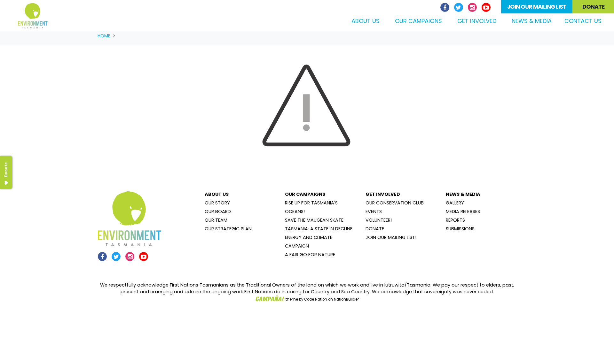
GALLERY (455, 203)
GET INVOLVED (383, 194)
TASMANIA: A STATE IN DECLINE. (319, 229)
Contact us (583, 21)
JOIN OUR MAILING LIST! (391, 237)
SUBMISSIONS (460, 229)
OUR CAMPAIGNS (305, 194)
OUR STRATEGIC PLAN (228, 229)
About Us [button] (365, 21)
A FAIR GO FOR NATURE (310, 254)
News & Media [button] (532, 21)
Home (104, 36)
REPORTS (455, 220)
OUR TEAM (216, 220)
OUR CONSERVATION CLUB (395, 203)
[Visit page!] (445, 8)
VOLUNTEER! (379, 220)
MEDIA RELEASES (463, 211)
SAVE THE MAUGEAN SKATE (314, 220)
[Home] (33, 15)
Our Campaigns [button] (418, 21)
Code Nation (315, 299)
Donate (593, 7)
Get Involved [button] (476, 21)
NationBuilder (346, 299)
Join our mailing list (536, 7)
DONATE (375, 229)
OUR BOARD (218, 211)
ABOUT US (217, 194)
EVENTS (374, 211)
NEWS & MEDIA (463, 194)
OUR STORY (217, 203)
